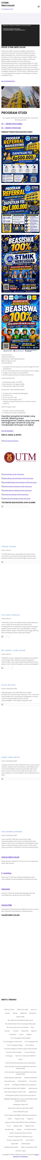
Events (21, 1034)
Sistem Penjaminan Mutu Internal (20, 1133)
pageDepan (33, 1092)
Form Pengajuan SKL (31, 1042)
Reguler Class (29, 1126)
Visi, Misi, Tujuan (20, 1151)
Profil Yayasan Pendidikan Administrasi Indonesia (20, 1115)
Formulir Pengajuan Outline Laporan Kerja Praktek (20, 1049)
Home (20, 1059)
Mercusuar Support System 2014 (15, 1092)
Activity (7, 1013)
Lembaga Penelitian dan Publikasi (15, 1088)
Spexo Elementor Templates (26, 1156)
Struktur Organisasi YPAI (15, 1140)
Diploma (34, 1031)
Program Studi (19, 1119)
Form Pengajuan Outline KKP (12, 1042)
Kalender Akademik (30, 1078)
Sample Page (9, 1129)
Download (13, 1034)
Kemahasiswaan (9, 1081)
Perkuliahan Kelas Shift (20, 1105)
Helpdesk (5, 889)
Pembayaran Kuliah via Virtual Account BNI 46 (20, 1095)
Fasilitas (28, 1034)
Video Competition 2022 (29, 1147)
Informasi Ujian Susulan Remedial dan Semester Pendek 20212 (20, 1067)
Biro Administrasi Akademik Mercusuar (20, 1020)
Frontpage (9, 1056)
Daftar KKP (24, 1031)
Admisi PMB (6, 905)
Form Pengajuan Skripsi (15, 1045)
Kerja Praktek (22, 1081)
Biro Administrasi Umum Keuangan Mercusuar (20, 1024)
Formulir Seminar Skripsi (14, 1052)
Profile (10, 1119)
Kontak (7, 1085)
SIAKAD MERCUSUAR (10, 857)
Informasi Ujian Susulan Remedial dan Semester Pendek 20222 (20, 1073)
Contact (7, 1031)
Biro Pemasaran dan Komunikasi (17, 1027)
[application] (20, 35)
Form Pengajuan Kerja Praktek (20, 1038)
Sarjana (19, 1129)
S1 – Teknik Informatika (11, 124)
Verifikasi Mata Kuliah (11, 1147)
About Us (34, 1010)
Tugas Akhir (14, 1144)
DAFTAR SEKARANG (7, 431)
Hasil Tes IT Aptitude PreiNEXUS (25, 1056)
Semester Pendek (30, 1129)
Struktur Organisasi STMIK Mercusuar (20, 1137)
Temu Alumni (29, 1140)
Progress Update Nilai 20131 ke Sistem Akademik (20, 1122)
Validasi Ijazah (25, 1144)
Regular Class (18, 1126)
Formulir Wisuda (30, 1052)
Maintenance (33, 1088)
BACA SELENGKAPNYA (8, 81)
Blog (32, 1027)
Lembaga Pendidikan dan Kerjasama (24, 1085)
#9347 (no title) (22, 1010)
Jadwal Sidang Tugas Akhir (12, 1078)
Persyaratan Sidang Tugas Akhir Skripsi (20, 1108)
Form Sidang (29, 1045)
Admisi (15, 1013)
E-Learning (6, 873)
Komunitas (33, 1081)
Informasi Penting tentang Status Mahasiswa (20, 1063)
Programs (30, 1119)
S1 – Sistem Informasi (11, 128)
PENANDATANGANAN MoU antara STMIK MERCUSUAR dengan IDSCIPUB (20, 1100)
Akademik (23, 1013)
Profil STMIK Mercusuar (20, 1112)
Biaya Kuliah (20, 1017)
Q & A (9, 1126)
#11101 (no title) (9, 1010)
